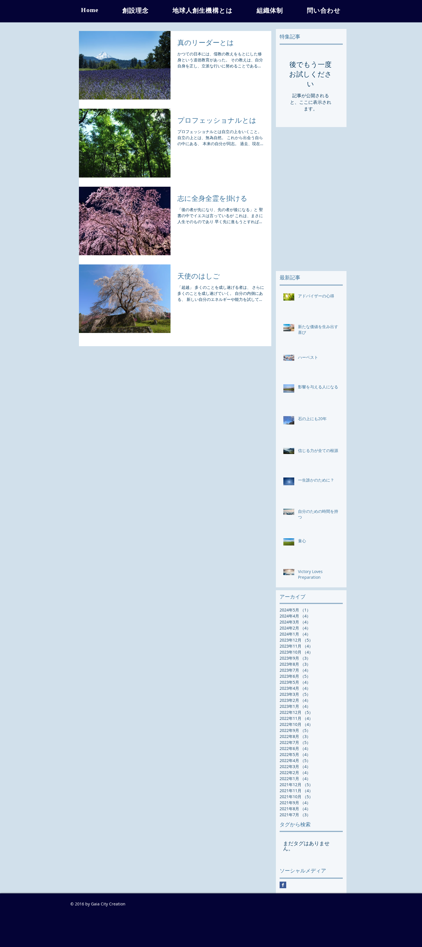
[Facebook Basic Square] (283, 885)
